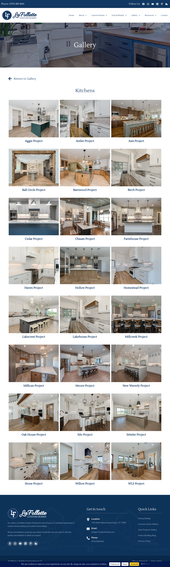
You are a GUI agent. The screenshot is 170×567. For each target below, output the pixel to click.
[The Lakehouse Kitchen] (85, 314)
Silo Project (85, 434)
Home (71, 15)
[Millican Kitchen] (34, 363)
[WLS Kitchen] (136, 461)
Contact (164, 15)
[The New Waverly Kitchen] (136, 363)
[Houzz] (166, 4)
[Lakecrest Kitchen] (34, 314)
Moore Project (85, 386)
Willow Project (85, 483)
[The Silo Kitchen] (85, 412)
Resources (149, 15)
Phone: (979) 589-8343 (12, 3)
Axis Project (136, 141)
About (81, 15)
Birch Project (136, 190)
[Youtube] (152, 4)
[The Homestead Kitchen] (136, 265)
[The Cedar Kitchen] (34, 216)
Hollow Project (85, 288)
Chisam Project (85, 239)
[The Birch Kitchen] (136, 167)
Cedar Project (34, 239)
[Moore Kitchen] (85, 363)
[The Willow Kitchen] (85, 461)
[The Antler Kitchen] (85, 118)
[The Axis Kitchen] (136, 118)
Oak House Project (34, 434)
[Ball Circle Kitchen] (34, 167)
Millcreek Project (136, 337)
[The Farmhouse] (136, 216)
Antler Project (85, 141)
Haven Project (34, 288)
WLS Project (136, 483)
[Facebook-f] (10, 543)
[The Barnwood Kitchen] (85, 167)
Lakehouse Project (85, 337)
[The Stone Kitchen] (34, 461)
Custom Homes (98, 15)
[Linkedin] (157, 4)
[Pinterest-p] (162, 4)
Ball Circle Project (33, 190)
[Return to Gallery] (10, 79)
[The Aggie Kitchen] (34, 118)
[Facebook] (143, 4)
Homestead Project (136, 288)
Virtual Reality (118, 15)
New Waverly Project (136, 386)
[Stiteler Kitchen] (136, 412)
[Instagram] (148, 4)
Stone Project (34, 483)
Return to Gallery (25, 79)
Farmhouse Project (136, 239)
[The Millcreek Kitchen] (136, 314)
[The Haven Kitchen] (34, 265)
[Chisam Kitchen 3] (85, 216)
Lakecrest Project (33, 337)
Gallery (134, 15)
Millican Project (33, 386)
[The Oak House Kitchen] (34, 412)
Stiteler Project (136, 434)
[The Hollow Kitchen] (85, 265)
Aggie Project (34, 141)
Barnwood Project (85, 190)
